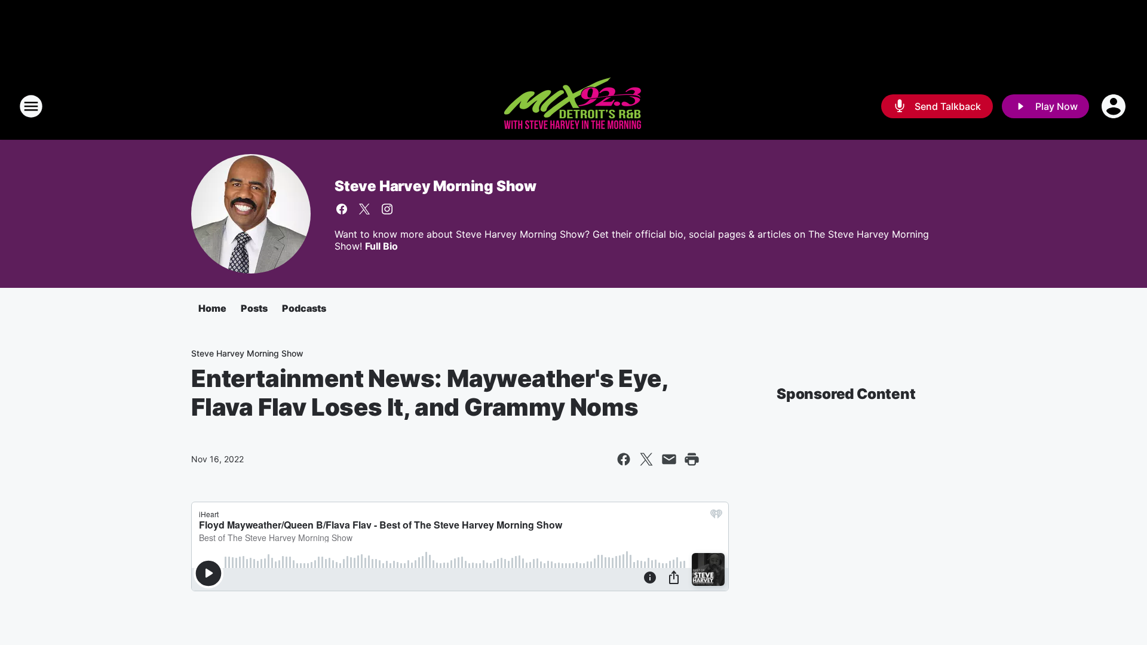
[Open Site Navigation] (31, 106)
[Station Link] (573, 106)
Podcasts (304, 308)
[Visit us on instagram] (387, 209)
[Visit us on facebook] (342, 209)
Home (212, 308)
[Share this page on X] (646, 459)
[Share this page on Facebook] (623, 459)
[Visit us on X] (364, 209)
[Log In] (1115, 106)
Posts (254, 308)
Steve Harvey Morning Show (435, 186)
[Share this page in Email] (669, 459)
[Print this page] (691, 459)
